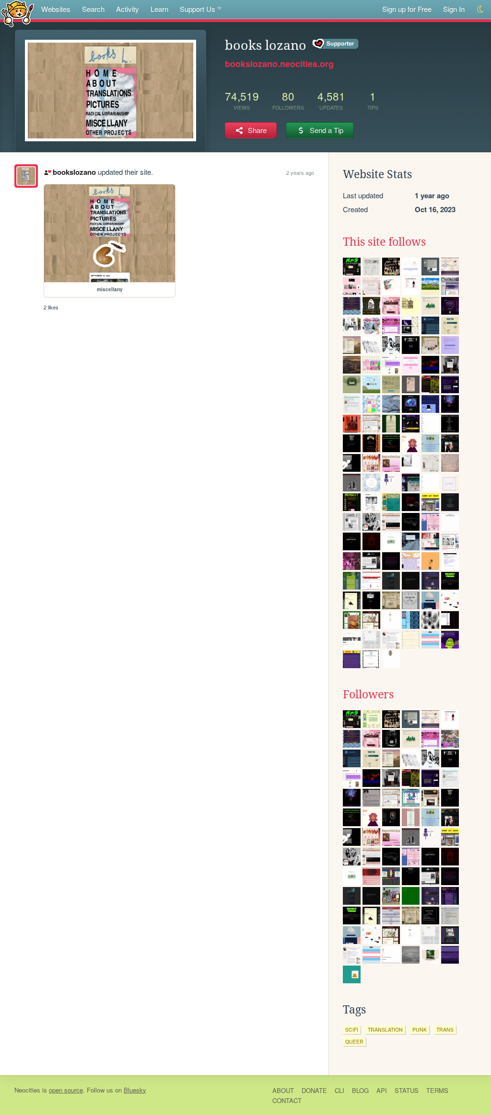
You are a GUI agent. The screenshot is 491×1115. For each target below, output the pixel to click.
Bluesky (135, 1089)
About (283, 1090)
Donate (314, 1090)
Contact (287, 1100)
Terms (437, 1090)
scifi (351, 1029)
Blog (360, 1090)
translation (385, 1029)
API (381, 1090)
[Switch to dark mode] (480, 9)
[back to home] (17, 13)
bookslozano (74, 172)
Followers (368, 694)
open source (66, 1089)
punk (419, 1029)
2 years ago (300, 172)
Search (93, 9)
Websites (55, 9)
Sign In (454, 9)
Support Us (197, 9)
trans (445, 1029)
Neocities (27, 1089)
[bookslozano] (26, 176)
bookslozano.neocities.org (279, 63)
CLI (339, 1090)
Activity (127, 9)
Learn (159, 9)
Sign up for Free (407, 9)
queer (354, 1041)
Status (407, 1090)
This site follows (384, 242)
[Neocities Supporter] (336, 44)
